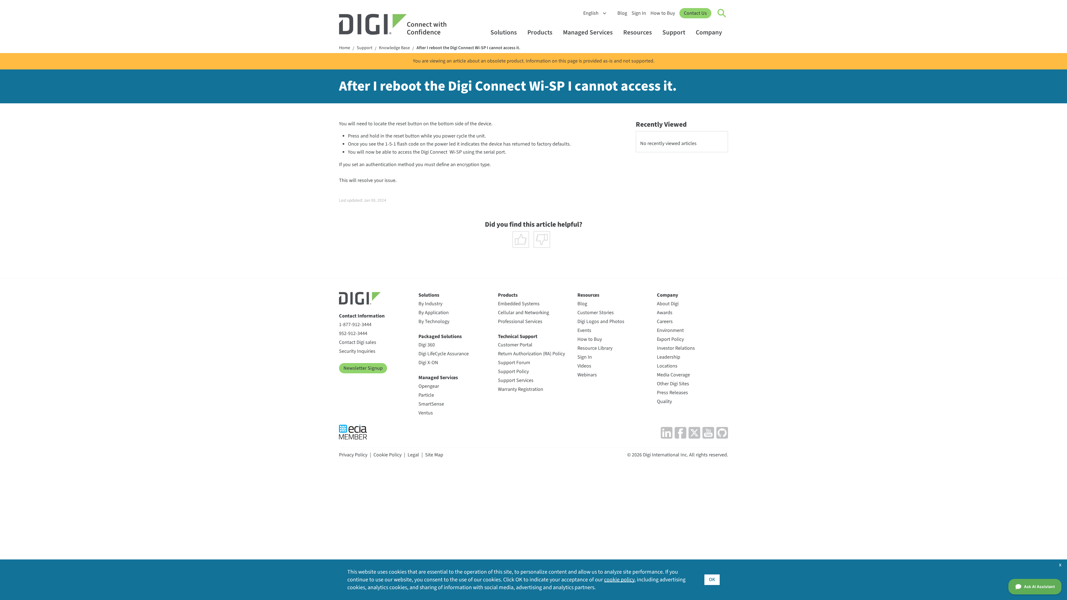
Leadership (668, 357)
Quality (664, 401)
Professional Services (520, 321)
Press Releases (672, 392)
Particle (426, 395)
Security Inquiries (357, 351)
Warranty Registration (520, 389)
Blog (622, 13)
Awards (664, 312)
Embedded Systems (519, 303)
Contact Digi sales (357, 342)
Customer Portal (515, 344)
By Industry (430, 303)
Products (539, 32)
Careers (665, 321)
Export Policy (670, 339)
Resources (637, 32)
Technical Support (517, 336)
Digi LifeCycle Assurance (443, 353)
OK (712, 579)
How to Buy (662, 13)
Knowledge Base (394, 48)
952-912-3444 (353, 333)
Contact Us (695, 13)
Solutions (503, 32)
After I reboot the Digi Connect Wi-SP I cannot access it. (468, 48)
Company (709, 32)
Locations (667, 365)
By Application (433, 312)
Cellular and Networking (523, 312)
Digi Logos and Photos (600, 321)
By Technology (433, 321)
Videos (584, 365)
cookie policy (619, 580)
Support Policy (513, 371)
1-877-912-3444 (355, 324)
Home (344, 48)
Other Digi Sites (673, 383)
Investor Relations (676, 348)
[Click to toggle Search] (722, 13)
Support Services (516, 380)
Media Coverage (673, 374)
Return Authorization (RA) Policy (531, 353)
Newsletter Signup (363, 368)
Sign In (639, 13)
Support (673, 32)
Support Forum (514, 362)
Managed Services (588, 32)
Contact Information (362, 316)
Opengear (428, 386)
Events (584, 330)
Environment (670, 330)
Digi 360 (426, 344)
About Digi (668, 303)
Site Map (434, 454)
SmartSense (431, 404)
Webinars (587, 374)
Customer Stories (595, 312)
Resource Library (594, 348)
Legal (413, 454)
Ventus (425, 412)
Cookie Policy (387, 454)
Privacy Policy (353, 454)
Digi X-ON (428, 362)
